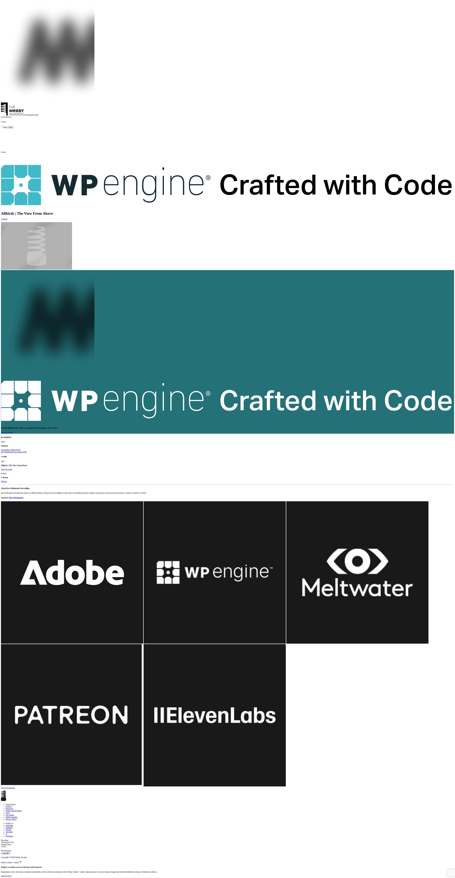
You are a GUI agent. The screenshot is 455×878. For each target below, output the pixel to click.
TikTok (8, 830)
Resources (9, 809)
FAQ (7, 813)
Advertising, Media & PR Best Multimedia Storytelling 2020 (14, 451)
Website (4, 482)
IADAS (9, 807)
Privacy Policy (11, 819)
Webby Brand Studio (13, 811)
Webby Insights (11, 817)
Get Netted (10, 815)
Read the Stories (7, 433)
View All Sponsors (16, 498)
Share (11, 127)
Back (5, 127)
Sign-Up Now (6, 876)
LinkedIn (9, 828)
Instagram (9, 826)
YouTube (9, 832)
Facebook (9, 836)
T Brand (4, 219)
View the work (6, 469)
